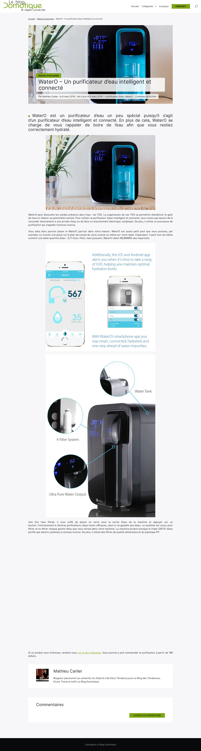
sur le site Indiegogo (89, 652)
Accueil (135, 6)
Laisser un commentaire (147, 715)
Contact (181, 6)
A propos (163, 6)
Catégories (147, 6)
